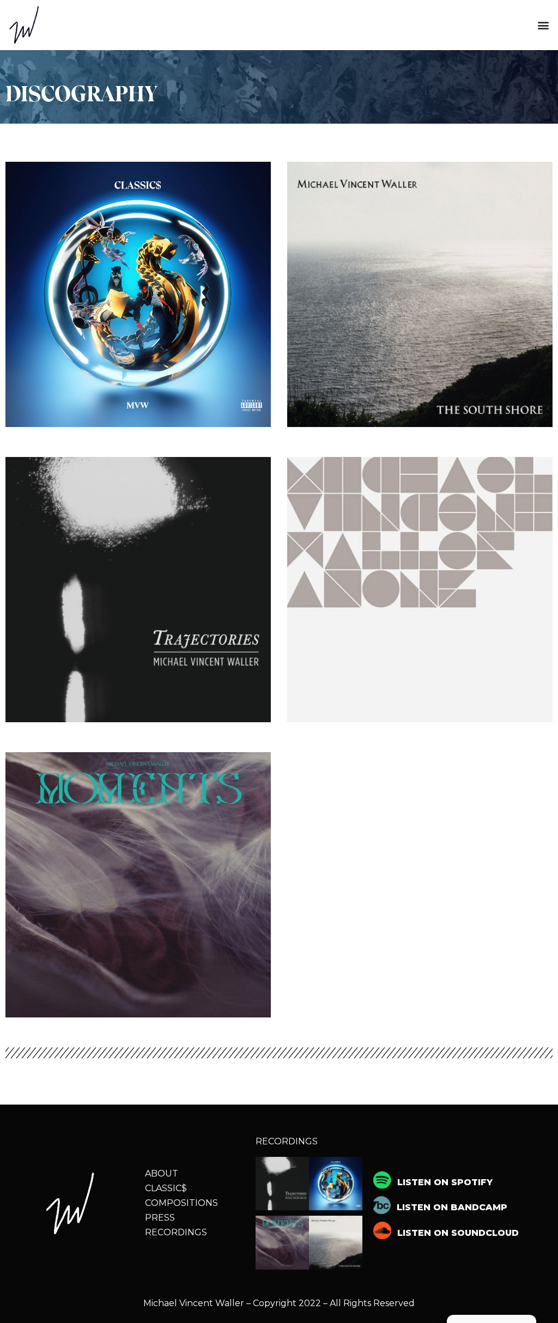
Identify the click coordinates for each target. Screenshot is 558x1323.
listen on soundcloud (458, 1233)
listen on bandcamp (452, 1207)
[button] (544, 25)
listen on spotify (445, 1182)
